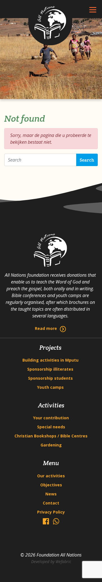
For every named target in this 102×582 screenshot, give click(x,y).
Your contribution (51, 417)
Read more (46, 328)
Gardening (51, 445)
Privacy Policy (51, 512)
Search (87, 160)
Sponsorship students (50, 378)
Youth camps (50, 387)
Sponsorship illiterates (50, 369)
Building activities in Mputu (50, 360)
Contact (51, 503)
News (51, 494)
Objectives (51, 484)
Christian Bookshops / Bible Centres (51, 436)
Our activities (51, 475)
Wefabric (63, 561)
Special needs (51, 426)
